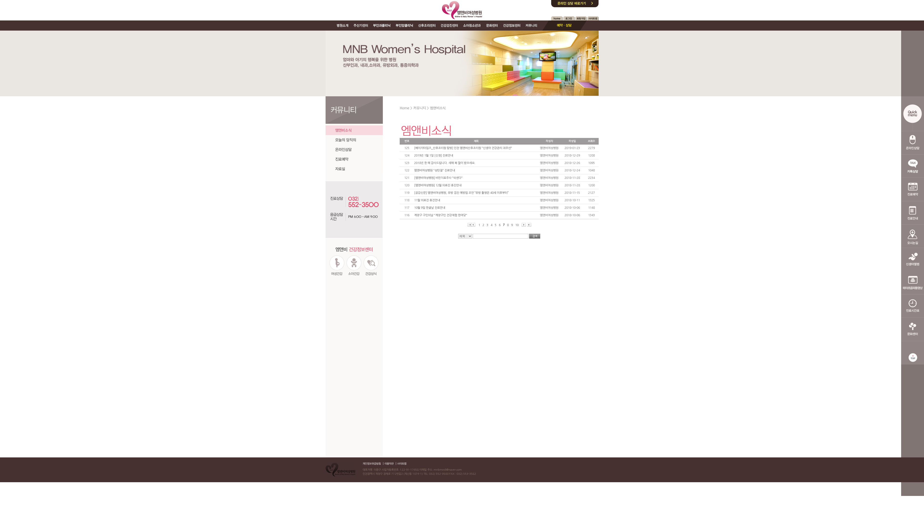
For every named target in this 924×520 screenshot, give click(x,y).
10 (517, 225)
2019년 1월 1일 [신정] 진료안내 (433, 155)
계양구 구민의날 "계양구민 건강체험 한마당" (440, 215)
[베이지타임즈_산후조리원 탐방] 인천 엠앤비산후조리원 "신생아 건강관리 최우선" (463, 148)
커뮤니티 (419, 108)
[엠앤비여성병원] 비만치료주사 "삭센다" (438, 177)
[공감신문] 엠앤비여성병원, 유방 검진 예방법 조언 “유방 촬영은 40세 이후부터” (461, 192)
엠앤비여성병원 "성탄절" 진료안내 (434, 170)
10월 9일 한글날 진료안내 (429, 207)
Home (404, 108)
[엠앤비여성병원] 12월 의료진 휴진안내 (438, 185)
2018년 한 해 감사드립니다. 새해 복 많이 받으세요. (444, 163)
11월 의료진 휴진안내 (427, 200)
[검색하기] (534, 236)
